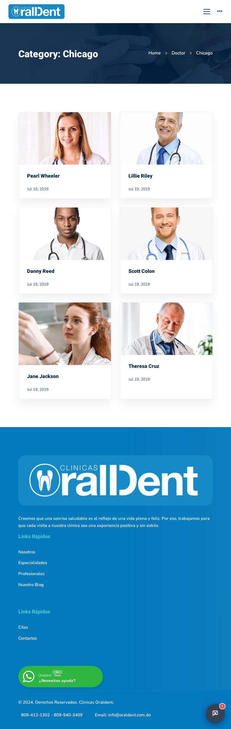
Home (154, 53)
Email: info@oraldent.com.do (123, 715)
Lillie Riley (140, 176)
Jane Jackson (43, 376)
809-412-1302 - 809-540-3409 (52, 715)
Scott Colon (141, 271)
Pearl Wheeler (43, 176)
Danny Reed (40, 271)
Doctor (178, 53)
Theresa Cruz (143, 366)
